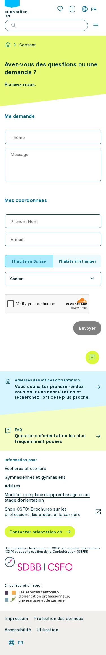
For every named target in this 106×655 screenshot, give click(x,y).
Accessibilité (18, 629)
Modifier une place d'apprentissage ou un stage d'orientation (47, 497)
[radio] (29, 261)
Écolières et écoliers (25, 468)
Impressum (16, 618)
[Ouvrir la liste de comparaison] (72, 9)
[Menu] (95, 25)
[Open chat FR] (92, 357)
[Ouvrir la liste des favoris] (60, 9)
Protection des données (58, 618)
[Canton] (53, 278)
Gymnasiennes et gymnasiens (35, 477)
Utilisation (47, 629)
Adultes (12, 486)
